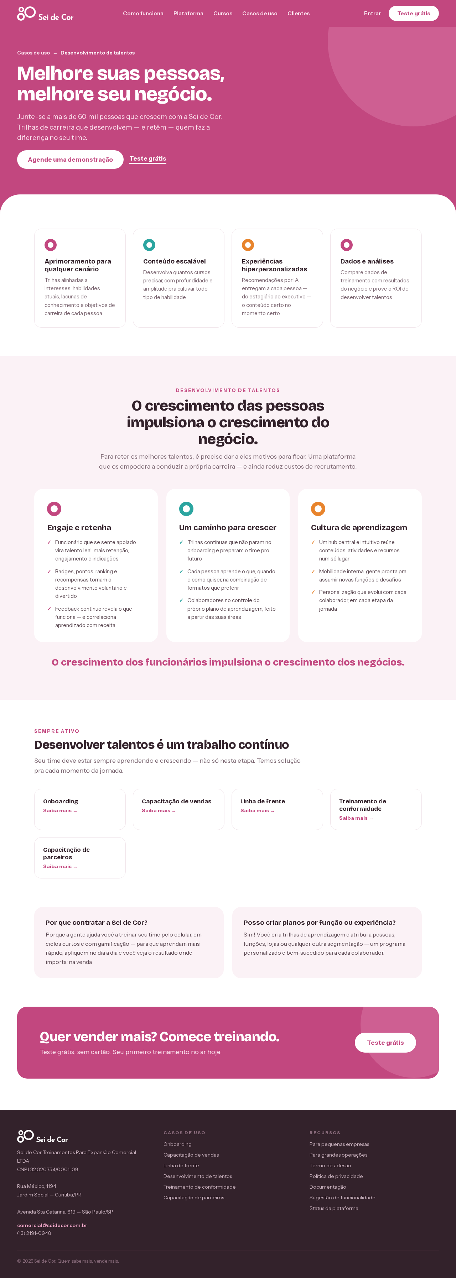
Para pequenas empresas (339, 1144)
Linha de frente (181, 1165)
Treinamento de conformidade (200, 1187)
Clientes (298, 13)
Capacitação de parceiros (194, 1197)
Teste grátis (413, 13)
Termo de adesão (330, 1165)
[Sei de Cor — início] (45, 13)
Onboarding (178, 1144)
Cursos (222, 13)
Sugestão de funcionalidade (342, 1197)
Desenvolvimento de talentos (198, 1176)
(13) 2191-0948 (34, 1233)
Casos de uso (260, 13)
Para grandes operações (338, 1155)
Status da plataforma (334, 1208)
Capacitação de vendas (191, 1155)
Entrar (372, 13)
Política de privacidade (336, 1176)
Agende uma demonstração (70, 159)
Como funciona (143, 13)
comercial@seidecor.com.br (52, 1225)
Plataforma (188, 13)
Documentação (328, 1187)
